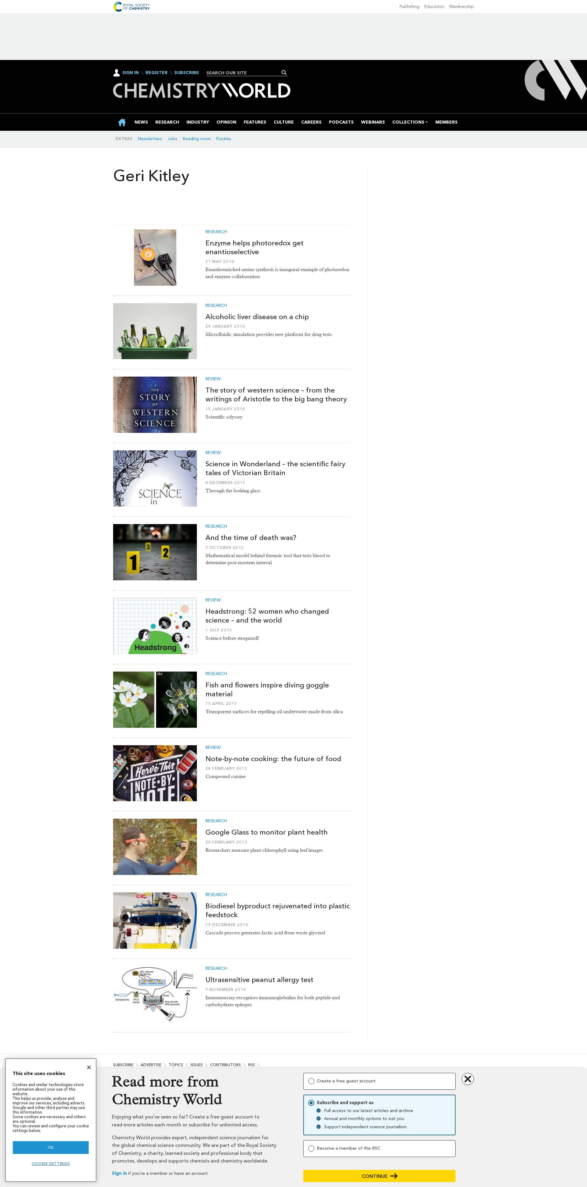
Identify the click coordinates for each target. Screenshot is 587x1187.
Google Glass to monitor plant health (266, 832)
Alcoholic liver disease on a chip (257, 316)
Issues (196, 1064)
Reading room (197, 138)
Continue (375, 1176)
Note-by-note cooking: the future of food (273, 758)
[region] (51, 1120)
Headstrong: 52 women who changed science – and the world (267, 615)
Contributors (225, 1064)
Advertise (151, 1064)
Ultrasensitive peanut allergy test (259, 979)
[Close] (89, 1067)
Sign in (119, 1173)
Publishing (409, 6)
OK (51, 1147)
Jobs (172, 138)
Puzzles (223, 138)
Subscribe (186, 72)
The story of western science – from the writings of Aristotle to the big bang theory (276, 394)
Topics (176, 1064)
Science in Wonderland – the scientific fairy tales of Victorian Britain (275, 468)
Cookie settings (51, 1163)
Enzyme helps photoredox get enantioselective (254, 247)
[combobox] (244, 73)
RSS (251, 1064)
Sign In (130, 72)
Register (157, 72)
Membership (461, 6)
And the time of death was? (250, 537)
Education (434, 6)
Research (216, 231)
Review (213, 379)
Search (284, 72)
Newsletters (150, 138)
